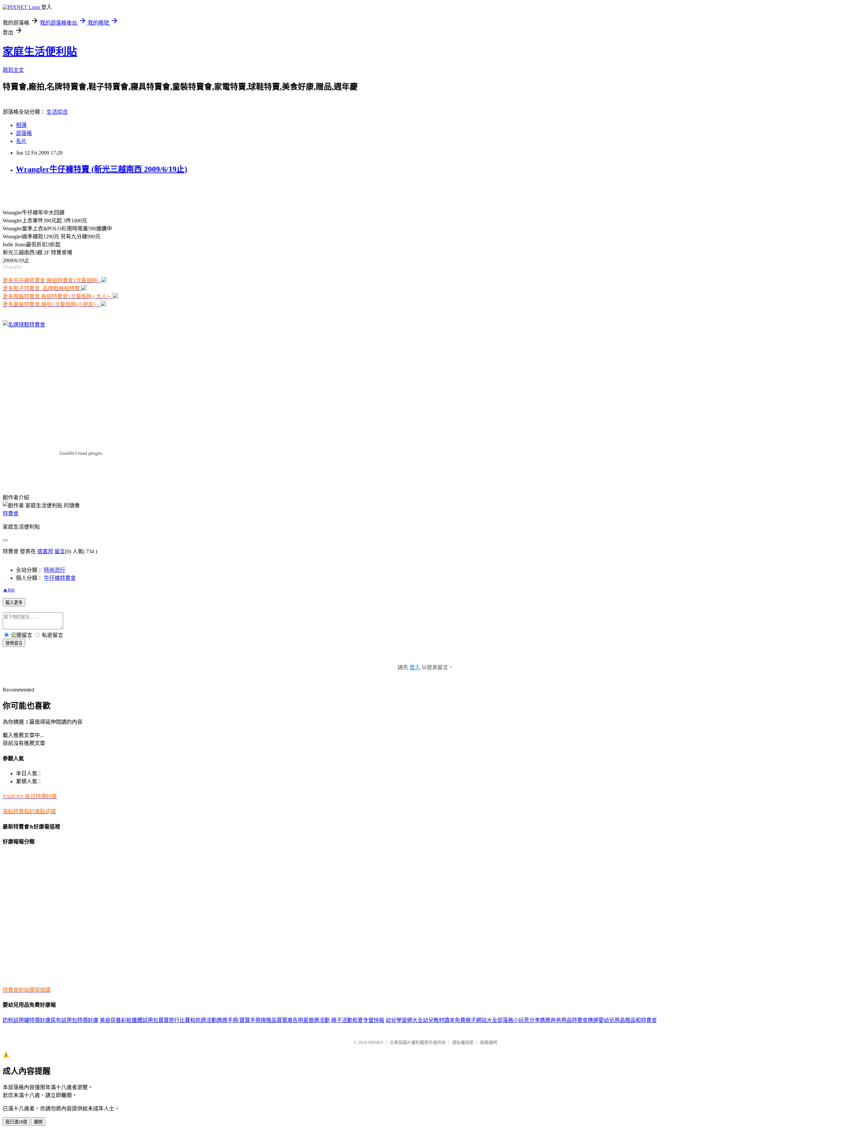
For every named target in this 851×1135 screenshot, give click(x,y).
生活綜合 (57, 112)
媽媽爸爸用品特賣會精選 (569, 1020)
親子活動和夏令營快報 (357, 1020)
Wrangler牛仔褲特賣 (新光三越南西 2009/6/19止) (101, 169)
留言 (60, 551)
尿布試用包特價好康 (74, 1020)
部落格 (24, 133)
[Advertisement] (80, 191)
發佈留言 (14, 643)
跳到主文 (13, 70)
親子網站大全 (481, 1020)
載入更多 (14, 602)
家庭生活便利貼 (40, 52)
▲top (9, 589)
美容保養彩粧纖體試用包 (129, 1020)
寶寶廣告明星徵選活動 (303, 1020)
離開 (38, 1121)
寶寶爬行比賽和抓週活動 (187, 1020)
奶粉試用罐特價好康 (27, 1020)
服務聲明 (488, 1042)
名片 (21, 141)
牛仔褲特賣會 (60, 578)
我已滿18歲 (16, 1121)
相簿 (21, 125)
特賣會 (11, 513)
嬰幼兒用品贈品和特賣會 (627, 1020)
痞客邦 (45, 551)
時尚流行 (54, 570)
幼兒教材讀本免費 (444, 1020)
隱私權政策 (463, 1042)
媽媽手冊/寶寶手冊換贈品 (247, 1020)
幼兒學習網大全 (404, 1020)
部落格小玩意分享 (518, 1020)
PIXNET (375, 1042)
